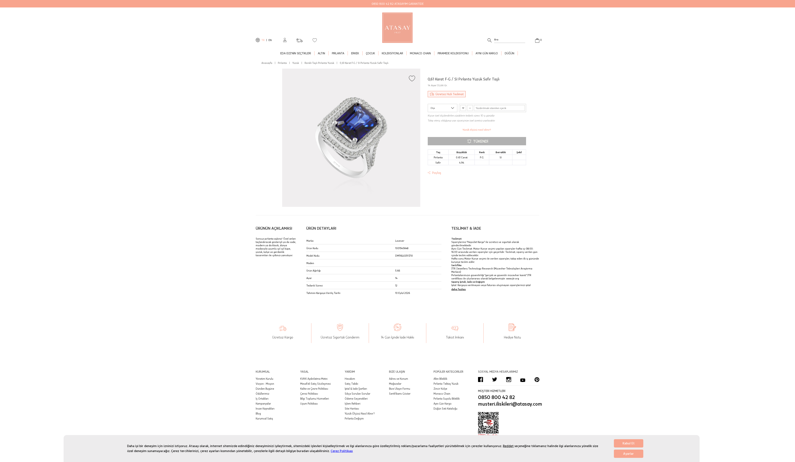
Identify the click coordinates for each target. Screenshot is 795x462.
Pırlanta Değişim (354, 418)
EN (270, 40)
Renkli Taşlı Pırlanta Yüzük (319, 62)
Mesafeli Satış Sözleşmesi (315, 383)
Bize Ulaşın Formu (399, 388)
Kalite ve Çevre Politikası (314, 388)
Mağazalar (395, 383)
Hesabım (350, 378)
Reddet (508, 446)
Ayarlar (628, 453)
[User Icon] (285, 40)
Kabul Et (629, 443)
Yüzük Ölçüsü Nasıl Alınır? (360, 413)
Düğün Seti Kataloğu (445, 408)
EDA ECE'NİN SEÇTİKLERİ (295, 53)
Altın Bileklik (440, 378)
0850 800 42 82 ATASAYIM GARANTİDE (398, 3)
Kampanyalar (263, 403)
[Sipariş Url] (299, 39)
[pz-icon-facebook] (480, 379)
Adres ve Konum (398, 378)
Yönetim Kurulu (264, 378)
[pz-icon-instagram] (508, 379)
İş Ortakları (262, 398)
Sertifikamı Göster (400, 393)
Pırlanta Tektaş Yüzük (446, 383)
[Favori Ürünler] (315, 40)
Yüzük (295, 62)
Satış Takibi (351, 383)
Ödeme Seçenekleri (356, 398)
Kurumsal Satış (264, 418)
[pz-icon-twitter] (494, 379)
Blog (258, 413)
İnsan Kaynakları (265, 408)
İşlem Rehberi (352, 403)
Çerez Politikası (342, 451)
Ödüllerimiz (262, 393)
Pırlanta (282, 62)
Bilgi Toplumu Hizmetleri (314, 398)
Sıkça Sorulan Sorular (357, 393)
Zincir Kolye (440, 388)
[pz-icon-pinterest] (536, 379)
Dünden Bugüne (265, 388)
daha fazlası (458, 289)
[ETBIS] (508, 424)
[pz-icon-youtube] (522, 379)
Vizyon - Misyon (265, 383)
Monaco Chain (442, 393)
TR (263, 40)
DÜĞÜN (509, 53)
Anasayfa (266, 62)
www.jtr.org (512, 278)
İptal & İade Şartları (356, 388)
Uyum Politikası (309, 403)
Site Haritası (352, 408)
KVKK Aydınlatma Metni (314, 378)
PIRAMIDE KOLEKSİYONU (453, 53)
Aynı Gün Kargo (443, 403)
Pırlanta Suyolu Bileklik (447, 398)
